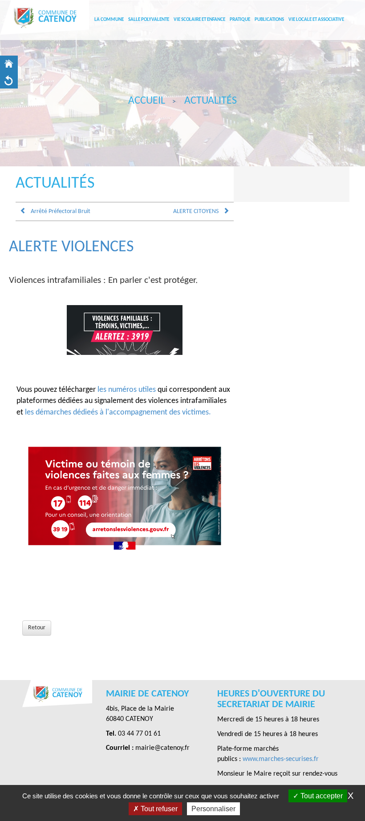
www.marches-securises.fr (281, 759)
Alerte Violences (71, 247)
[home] (9, 64)
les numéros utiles (126, 390)
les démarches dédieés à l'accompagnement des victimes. (118, 412)
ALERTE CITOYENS (196, 211)
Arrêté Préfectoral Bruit (60, 211)
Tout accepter (321, 796)
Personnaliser (213, 809)
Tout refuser (158, 809)
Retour (36, 627)
